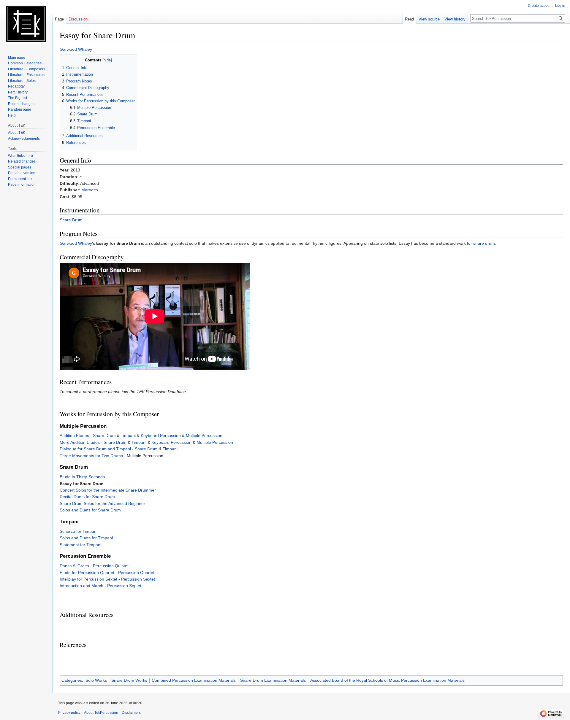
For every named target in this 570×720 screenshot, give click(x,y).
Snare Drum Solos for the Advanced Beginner (102, 503)
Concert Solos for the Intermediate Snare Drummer (108, 490)
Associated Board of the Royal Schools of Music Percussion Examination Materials (387, 680)
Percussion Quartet (136, 572)
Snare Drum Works (129, 680)
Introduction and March (81, 585)
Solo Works (96, 680)
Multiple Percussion (204, 435)
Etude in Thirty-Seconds (82, 476)
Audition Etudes (74, 435)
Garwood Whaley (76, 49)
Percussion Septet (124, 585)
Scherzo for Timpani (78, 531)
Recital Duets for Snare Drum (87, 496)
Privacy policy (69, 713)
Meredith (89, 189)
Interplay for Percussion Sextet (88, 579)
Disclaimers (131, 713)
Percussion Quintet (111, 565)
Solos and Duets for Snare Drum (90, 510)
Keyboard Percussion (161, 435)
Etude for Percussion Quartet (87, 572)
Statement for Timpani (80, 544)
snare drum (484, 243)
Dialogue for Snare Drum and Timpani (95, 448)
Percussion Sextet (138, 579)
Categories (71, 680)
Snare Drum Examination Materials (273, 680)
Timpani (128, 435)
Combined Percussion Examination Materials (194, 680)
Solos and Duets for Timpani (86, 537)
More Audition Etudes (80, 442)
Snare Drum (71, 219)
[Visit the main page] (26, 23)
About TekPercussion (101, 713)
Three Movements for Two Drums (91, 455)
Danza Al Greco (74, 565)
